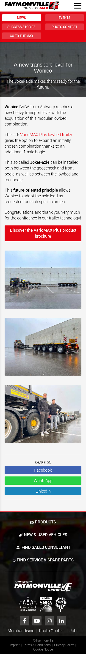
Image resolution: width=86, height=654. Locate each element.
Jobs (73, 630)
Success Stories (21, 27)
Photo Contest (64, 27)
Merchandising (21, 630)
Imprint (14, 645)
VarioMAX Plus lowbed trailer (46, 134)
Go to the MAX (21, 36)
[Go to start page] (32, 5)
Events (64, 17)
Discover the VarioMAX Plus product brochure (43, 233)
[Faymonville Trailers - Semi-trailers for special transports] (43, 586)
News (21, 17)
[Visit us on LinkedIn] (61, 620)
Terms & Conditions (37, 645)
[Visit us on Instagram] (49, 620)
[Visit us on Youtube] (37, 620)
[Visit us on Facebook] (24, 620)
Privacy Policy (64, 645)
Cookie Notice (43, 649)
